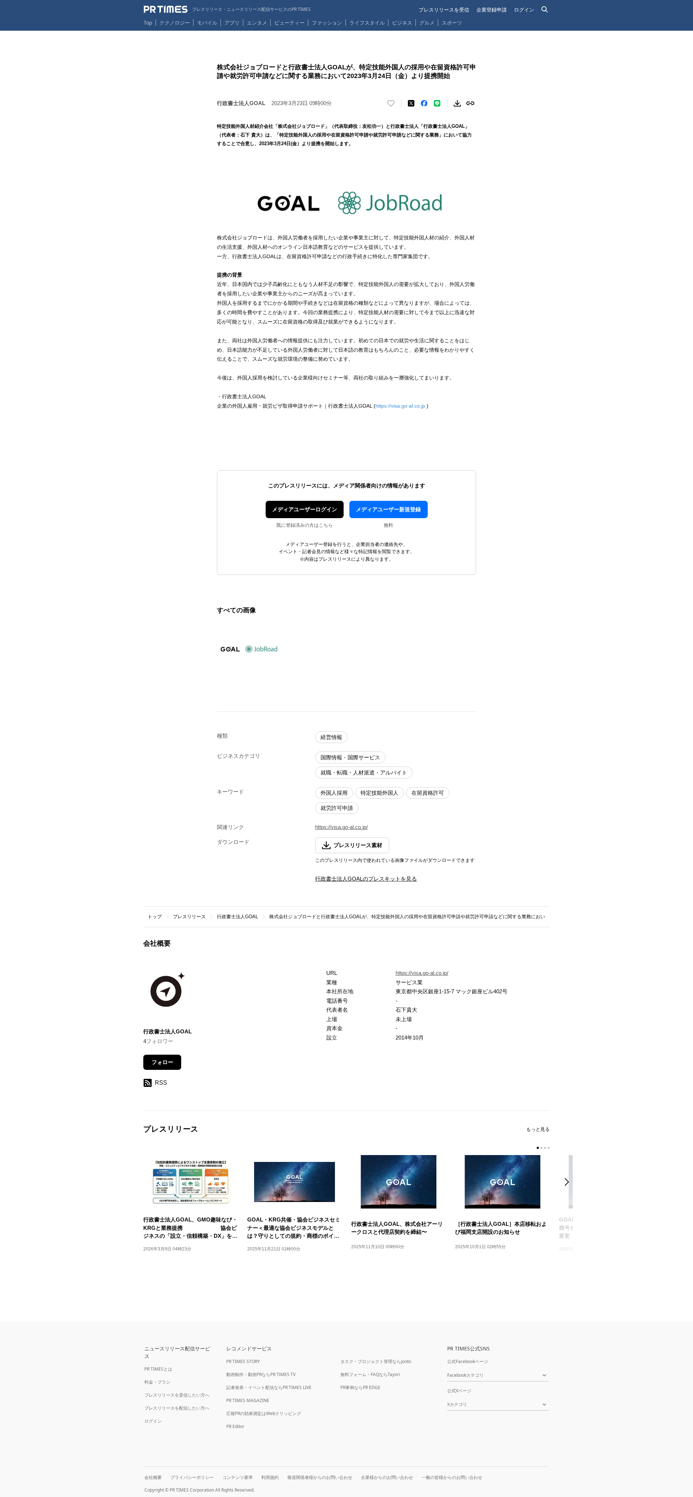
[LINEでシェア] (437, 103)
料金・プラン (157, 1382)
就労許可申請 (337, 808)
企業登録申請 (491, 9)
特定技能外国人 (379, 793)
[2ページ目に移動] (541, 1148)
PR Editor (235, 1426)
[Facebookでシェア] (424, 103)
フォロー (162, 1062)
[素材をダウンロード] (457, 103)
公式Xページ (459, 1391)
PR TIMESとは (158, 1369)
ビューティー (289, 22)
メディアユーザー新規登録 (388, 509)
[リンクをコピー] (470, 103)
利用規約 (270, 1477)
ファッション (327, 22)
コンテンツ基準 (237, 1477)
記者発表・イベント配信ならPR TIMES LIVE (268, 1387)
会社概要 (153, 1477)
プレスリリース (189, 916)
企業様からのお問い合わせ (387, 1477)
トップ (155, 916)
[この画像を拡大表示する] (248, 649)
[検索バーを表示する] (545, 9)
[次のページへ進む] (569, 1183)
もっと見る (538, 1129)
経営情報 (331, 737)
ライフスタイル (367, 22)
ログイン (524, 9)
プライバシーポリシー (192, 1477)
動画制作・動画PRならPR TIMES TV (261, 1374)
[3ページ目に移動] (545, 1148)
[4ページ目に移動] (549, 1148)
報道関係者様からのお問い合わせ (319, 1477)
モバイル (207, 22)
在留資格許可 (427, 793)
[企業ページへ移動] (165, 993)
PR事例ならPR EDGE (360, 1387)
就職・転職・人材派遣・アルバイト (364, 772)
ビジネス (402, 22)
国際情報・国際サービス (350, 757)
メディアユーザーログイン (304, 509)
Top (148, 22)
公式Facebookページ (467, 1361)
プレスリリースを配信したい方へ (176, 1408)
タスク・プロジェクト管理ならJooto (375, 1361)
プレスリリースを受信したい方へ (176, 1395)
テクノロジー (175, 22)
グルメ (427, 22)
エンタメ (257, 22)
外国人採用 (334, 793)
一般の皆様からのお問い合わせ (452, 1477)
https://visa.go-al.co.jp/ (341, 827)
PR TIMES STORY (243, 1361)
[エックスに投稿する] (411, 103)
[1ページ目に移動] (538, 1148)
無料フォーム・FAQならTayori (370, 1374)
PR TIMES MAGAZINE (247, 1400)
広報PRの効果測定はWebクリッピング (263, 1413)
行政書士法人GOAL (237, 916)
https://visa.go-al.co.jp (400, 406)
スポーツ (452, 22)
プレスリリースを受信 (444, 9)
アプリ (232, 22)
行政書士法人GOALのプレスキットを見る (366, 879)
